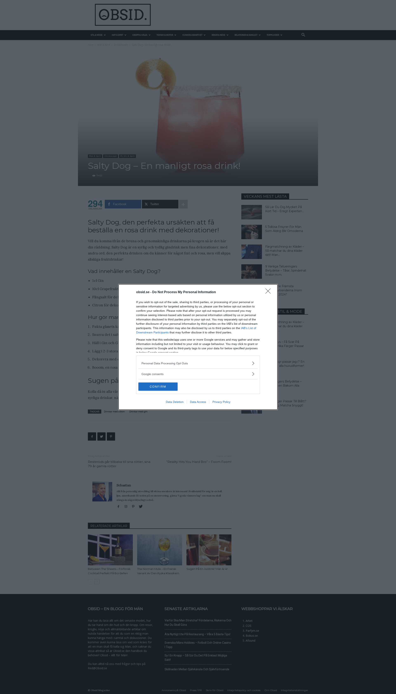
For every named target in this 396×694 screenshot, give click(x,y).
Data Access (198, 401)
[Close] (269, 292)
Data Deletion (175, 401)
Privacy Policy (221, 401)
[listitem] (198, 363)
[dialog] (198, 347)
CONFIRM (158, 386)
